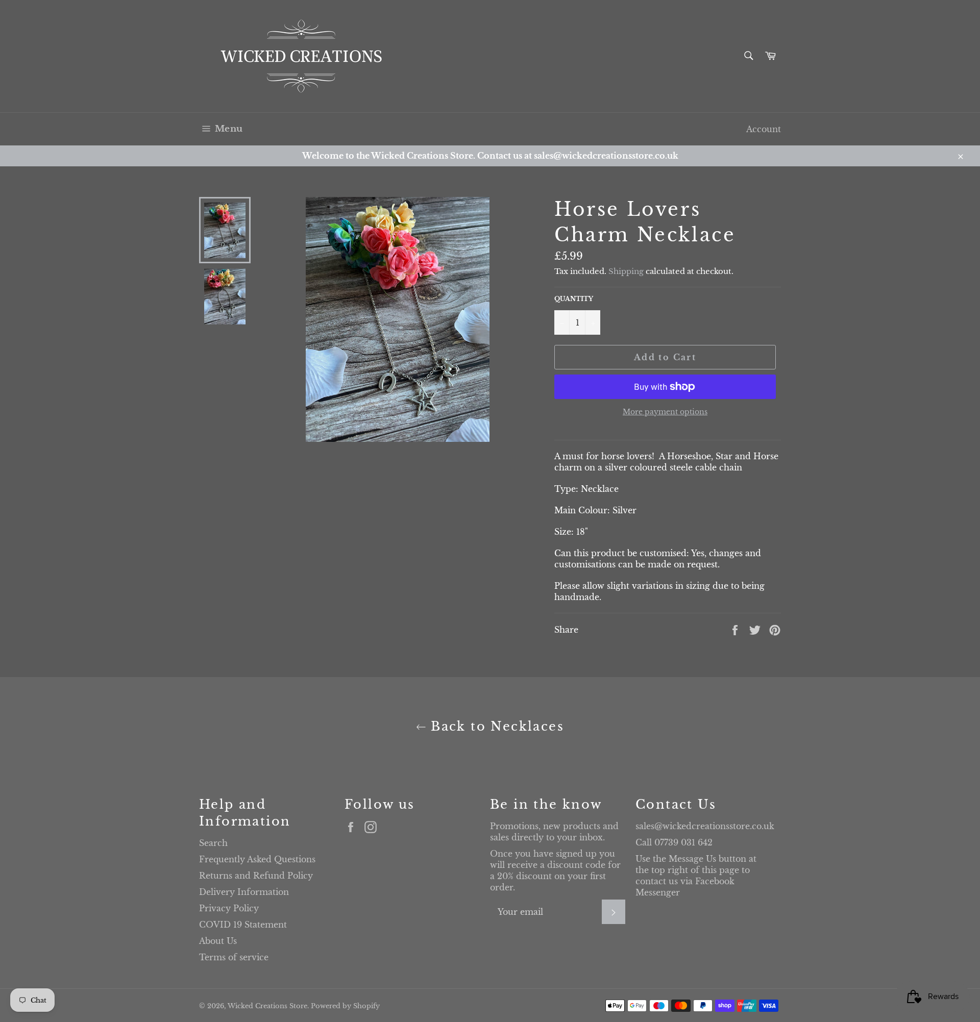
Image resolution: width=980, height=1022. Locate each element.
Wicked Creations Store (267, 1006)
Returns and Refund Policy (256, 875)
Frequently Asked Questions (257, 859)
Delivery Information (244, 892)
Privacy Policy (229, 908)
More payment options (665, 411)
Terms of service (233, 957)
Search (213, 843)
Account (763, 129)
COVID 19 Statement (243, 924)
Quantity (573, 299)
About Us (218, 941)
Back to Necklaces (495, 726)
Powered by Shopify (345, 1006)
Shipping (626, 271)
